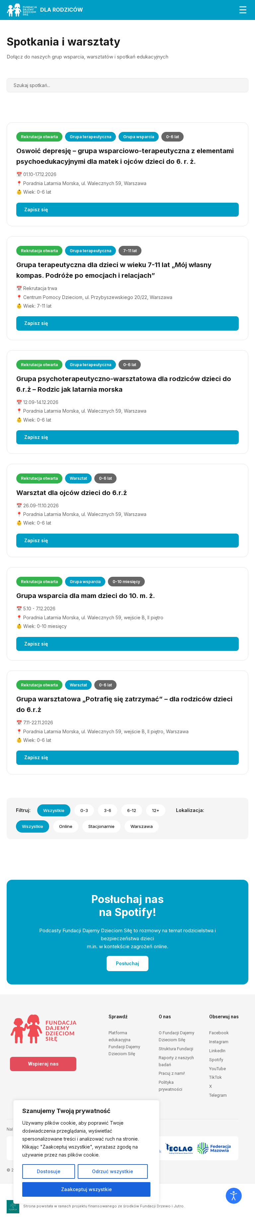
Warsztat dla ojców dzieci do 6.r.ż (71, 493)
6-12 (131, 810)
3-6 (107, 810)
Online (65, 826)
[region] (86, 1152)
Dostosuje (48, 1171)
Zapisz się (36, 209)
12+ (155, 810)
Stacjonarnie (101, 826)
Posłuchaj (127, 963)
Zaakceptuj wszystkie (86, 1189)
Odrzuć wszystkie (112, 1171)
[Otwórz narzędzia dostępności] (234, 1196)
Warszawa (141, 826)
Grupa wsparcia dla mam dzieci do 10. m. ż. (85, 596)
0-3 (84, 810)
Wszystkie (53, 810)
